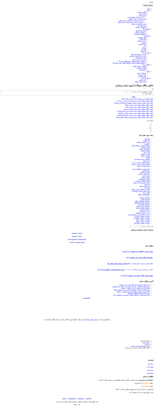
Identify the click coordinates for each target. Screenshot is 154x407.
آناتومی (148, 157)
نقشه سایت (149, 373)
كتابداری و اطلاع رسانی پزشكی (140, 189)
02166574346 (145, 386)
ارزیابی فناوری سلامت (143, 142)
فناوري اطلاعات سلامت (142, 181)
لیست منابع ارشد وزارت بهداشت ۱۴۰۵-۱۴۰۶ (111, 269)
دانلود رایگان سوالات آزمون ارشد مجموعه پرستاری (138, 109)
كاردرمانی (147, 187)
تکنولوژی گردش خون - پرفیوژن (140, 164)
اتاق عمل (147, 139)
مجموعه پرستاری (144, 197)
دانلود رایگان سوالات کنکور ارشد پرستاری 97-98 (139, 105)
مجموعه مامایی (145, 199)
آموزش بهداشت (145, 154)
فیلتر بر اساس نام (146, 91)
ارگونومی (147, 144)
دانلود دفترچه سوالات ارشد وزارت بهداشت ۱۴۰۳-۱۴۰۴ (137, 275)
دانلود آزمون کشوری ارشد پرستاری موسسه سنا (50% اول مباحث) (133, 103)
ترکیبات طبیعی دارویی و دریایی (141, 162)
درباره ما (150, 363)
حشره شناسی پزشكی (143, 166)
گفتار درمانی (146, 193)
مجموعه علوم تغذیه (144, 204)
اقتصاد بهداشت (145, 150)
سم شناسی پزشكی (144, 174)
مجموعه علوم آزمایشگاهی (142, 202)
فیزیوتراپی (147, 184)
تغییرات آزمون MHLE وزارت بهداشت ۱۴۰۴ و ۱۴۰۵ (137, 251)
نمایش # (149, 93)
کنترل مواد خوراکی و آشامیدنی (141, 191)
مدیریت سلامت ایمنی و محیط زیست (139, 214)
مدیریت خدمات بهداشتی (143, 213)
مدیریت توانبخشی (144, 211)
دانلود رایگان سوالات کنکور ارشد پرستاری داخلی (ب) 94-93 (136, 113)
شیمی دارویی (146, 176)
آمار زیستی (146, 152)
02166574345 (145, 383)
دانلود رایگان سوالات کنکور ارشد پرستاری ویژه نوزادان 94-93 (135, 111)
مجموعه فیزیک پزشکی (143, 206)
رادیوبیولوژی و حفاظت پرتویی (141, 169)
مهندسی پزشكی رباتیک (143, 219)
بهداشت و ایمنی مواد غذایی (142, 159)
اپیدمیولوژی (146, 140)
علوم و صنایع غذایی (144, 179)
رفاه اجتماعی (146, 170)
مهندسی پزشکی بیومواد (143, 221)
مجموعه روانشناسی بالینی (142, 201)
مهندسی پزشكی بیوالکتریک (142, 218)
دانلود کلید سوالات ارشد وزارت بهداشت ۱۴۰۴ (139, 257)
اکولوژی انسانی (145, 147)
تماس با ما (150, 367)
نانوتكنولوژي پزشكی (144, 194)
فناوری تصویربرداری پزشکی (141, 182)
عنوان (133, 96)
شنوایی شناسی (145, 177)
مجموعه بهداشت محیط (143, 208)
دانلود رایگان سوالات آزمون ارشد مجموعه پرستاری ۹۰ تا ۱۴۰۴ (134, 101)
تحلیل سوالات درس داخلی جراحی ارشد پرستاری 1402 (137, 99)
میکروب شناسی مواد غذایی (142, 223)
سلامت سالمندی (145, 172)
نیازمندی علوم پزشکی (92, 319)
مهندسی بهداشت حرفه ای (142, 216)
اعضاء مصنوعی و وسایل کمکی (140, 145)
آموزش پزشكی (145, 155)
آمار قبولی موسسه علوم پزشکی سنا (118, 263)
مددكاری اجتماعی (144, 209)
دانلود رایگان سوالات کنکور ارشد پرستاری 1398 (139, 107)
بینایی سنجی (146, 161)
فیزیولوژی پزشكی (144, 186)
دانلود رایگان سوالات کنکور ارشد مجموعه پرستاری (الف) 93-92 (134, 117)
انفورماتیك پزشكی (144, 149)
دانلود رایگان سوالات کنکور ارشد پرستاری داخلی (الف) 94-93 (135, 115)
